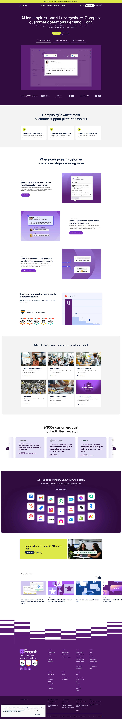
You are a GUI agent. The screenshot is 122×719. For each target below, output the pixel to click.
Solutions (49, 5)
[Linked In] (21, 668)
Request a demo (90, 5)
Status (89, 715)
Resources (56, 5)
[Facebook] (25, 668)
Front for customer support (76, 233)
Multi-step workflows (62, 40)
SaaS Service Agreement (52, 715)
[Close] (43, 706)
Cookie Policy (69, 715)
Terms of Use (8, 710)
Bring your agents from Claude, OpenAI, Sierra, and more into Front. (61, 1)
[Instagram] (29, 668)
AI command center (79, 40)
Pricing (63, 5)
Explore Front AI (25, 195)
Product (43, 5)
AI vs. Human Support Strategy (68, 707)
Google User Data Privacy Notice (80, 715)
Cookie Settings (37, 714)
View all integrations (61, 489)
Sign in (81, 5)
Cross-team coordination (44, 40)
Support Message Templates (95, 701)
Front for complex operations (28, 271)
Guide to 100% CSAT (52, 709)
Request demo (56, 33)
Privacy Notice (61, 715)
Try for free (98, 5)
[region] (23, 711)
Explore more (26, 376)
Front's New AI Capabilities (67, 705)
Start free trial (66, 33)
